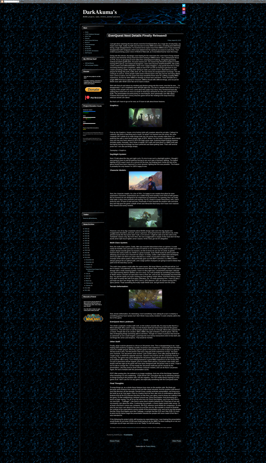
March (87, 280)
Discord (87, 38)
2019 (85, 243)
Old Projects (88, 53)
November (89, 262)
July (87, 273)
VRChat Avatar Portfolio (91, 65)
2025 (85, 229)
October (88, 264)
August (88, 267)
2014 (85, 255)
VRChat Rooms (89, 63)
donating (84, 141)
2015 (85, 252)
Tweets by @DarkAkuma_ (90, 218)
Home (86, 32)
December (89, 260)
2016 (85, 250)
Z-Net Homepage (90, 44)
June (87, 276)
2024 (85, 231)
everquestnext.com (131, 427)
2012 (85, 288)
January (88, 285)
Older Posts (176, 441)
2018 (85, 245)
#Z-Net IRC (88, 48)
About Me (87, 46)
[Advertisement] (93, 178)
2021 (85, 238)
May (87, 278)
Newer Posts (114, 441)
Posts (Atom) (150, 446)
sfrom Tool (88, 36)
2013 (85, 257)
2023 (85, 233)
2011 (85, 290)
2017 (85, 248)
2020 (85, 240)
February (88, 283)
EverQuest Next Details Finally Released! (137, 35)
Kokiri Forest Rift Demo (91, 40)
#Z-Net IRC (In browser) (91, 51)
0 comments (128, 435)
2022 (85, 236)
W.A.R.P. (87, 42)
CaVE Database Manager (92, 34)
